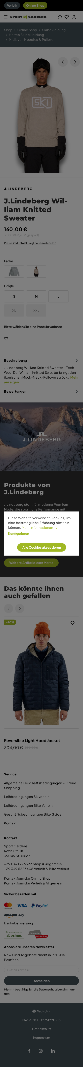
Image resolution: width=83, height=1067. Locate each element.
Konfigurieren (18, 533)
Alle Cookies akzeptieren (41, 547)
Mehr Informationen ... (39, 527)
